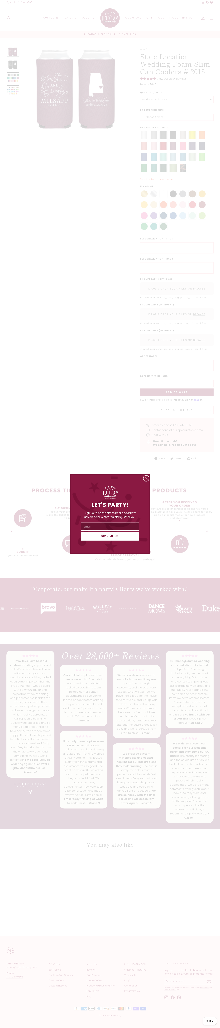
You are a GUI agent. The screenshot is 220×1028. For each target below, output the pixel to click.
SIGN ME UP (110, 536)
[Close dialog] (146, 478)
